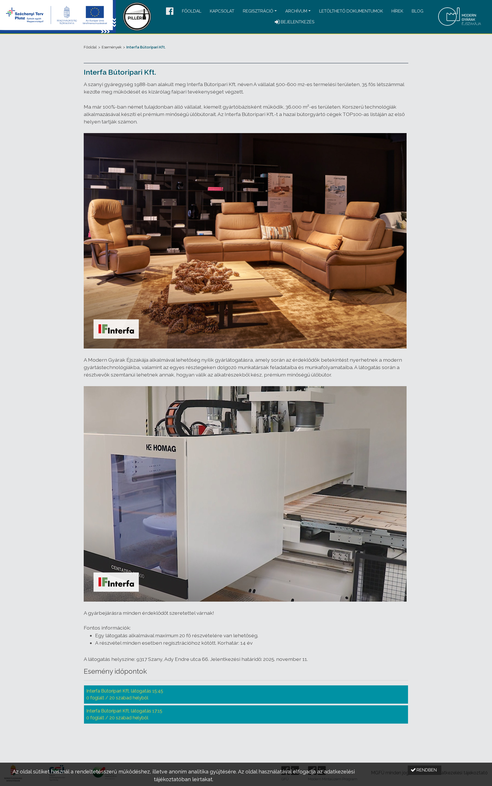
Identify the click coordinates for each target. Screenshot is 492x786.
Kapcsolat (222, 11)
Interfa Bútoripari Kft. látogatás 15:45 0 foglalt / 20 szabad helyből (124, 694)
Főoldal (191, 11)
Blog (417, 11)
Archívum (296, 11)
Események (112, 47)
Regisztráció (258, 11)
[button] (169, 11)
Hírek (397, 11)
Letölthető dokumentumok (351, 11)
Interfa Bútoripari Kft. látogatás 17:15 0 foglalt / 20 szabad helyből (124, 714)
